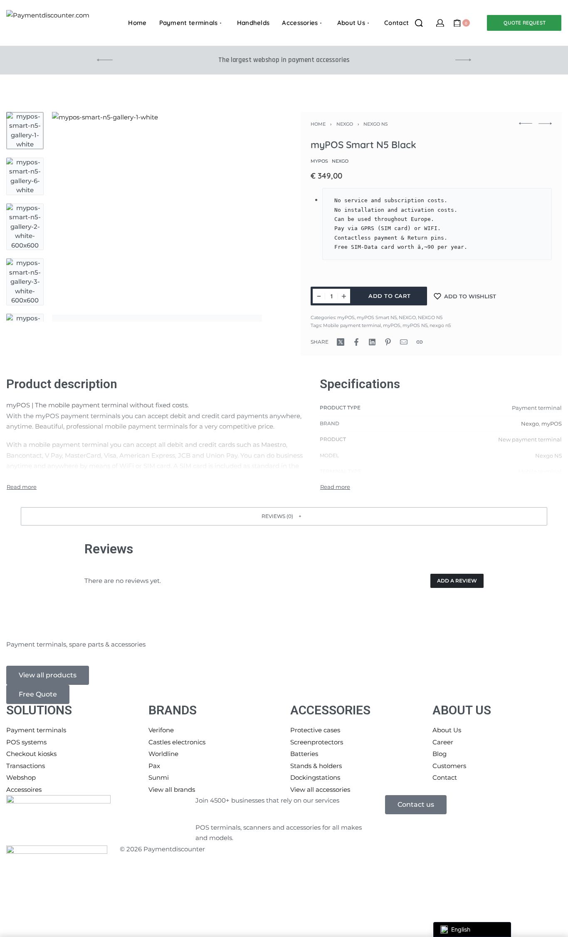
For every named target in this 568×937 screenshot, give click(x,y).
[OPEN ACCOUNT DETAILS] (440, 23)
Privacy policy (254, 849)
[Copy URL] (419, 342)
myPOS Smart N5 (377, 317)
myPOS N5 (415, 325)
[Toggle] (21, 487)
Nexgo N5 (548, 455)
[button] (284, 516)
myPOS (346, 317)
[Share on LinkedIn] (372, 342)
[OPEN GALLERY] (157, 217)
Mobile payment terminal (352, 325)
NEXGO (344, 124)
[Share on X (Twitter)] (340, 342)
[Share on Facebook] (356, 342)
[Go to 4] (25, 281)
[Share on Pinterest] (388, 342)
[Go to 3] (25, 226)
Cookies (359, 849)
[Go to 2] (25, 176)
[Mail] (403, 342)
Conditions (477, 849)
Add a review (457, 581)
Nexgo (530, 423)
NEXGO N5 (375, 124)
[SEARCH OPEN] (419, 23)
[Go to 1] (25, 130)
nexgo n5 (440, 325)
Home (318, 124)
